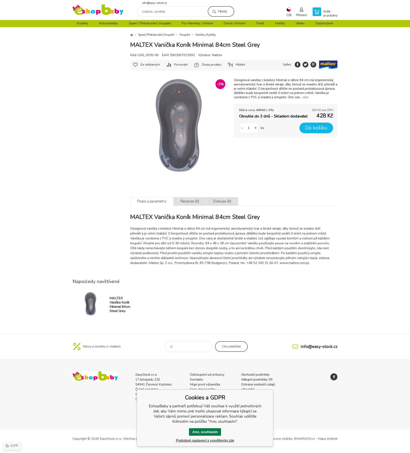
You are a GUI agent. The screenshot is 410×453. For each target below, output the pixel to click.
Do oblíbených (150, 65)
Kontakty (196, 379)
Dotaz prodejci (211, 65)
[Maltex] (328, 65)
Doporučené (324, 23)
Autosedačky (108, 23)
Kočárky (82, 23)
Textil (260, 23)
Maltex (217, 55)
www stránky (283, 439)
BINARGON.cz (304, 439)
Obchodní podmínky (255, 374)
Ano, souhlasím (205, 432)
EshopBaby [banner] (98, 10)
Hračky (280, 23)
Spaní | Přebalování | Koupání (150, 23)
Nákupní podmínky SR (256, 379)
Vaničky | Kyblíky (205, 35)
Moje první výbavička (205, 384)
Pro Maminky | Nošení (197, 23)
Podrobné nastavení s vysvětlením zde (205, 440)
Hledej (222, 11)
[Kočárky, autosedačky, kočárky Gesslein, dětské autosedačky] (131, 35)
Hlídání (240, 65)
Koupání (185, 35)
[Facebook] (333, 376)
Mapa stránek (327, 439)
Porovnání (181, 65)
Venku (300, 23)
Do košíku (316, 128)
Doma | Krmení (234, 23)
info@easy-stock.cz (154, 3)
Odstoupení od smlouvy (207, 374)
